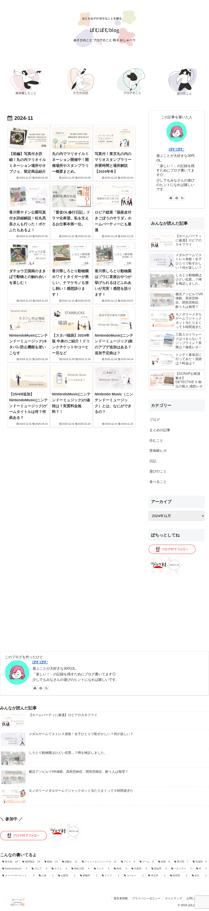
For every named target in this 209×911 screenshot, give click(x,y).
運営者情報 (120, 898)
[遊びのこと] (182, 81)
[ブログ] (130, 81)
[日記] (78, 81)
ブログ (154, 420)
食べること (158, 482)
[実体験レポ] (27, 81)
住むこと (156, 440)
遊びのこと (158, 471)
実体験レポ (158, 451)
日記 (152, 461)
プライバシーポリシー (146, 898)
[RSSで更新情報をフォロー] (182, 198)
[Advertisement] (177, 610)
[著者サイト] (170, 198)
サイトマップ (173, 898)
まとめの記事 (159, 430)
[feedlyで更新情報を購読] (176, 198)
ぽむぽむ (176, 149)
